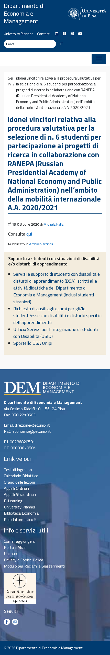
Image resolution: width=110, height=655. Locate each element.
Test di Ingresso (18, 470)
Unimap (10, 553)
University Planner (18, 34)
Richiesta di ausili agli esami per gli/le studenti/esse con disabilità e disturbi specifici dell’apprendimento (57, 315)
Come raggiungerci (20, 541)
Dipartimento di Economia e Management (24, 13)
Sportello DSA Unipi (32, 343)
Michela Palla (53, 224)
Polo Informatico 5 (20, 519)
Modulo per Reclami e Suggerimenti (34, 566)
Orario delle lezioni (19, 482)
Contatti (43, 34)
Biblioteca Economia (21, 513)
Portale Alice (15, 547)
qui (29, 233)
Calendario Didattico (21, 476)
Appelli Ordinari (16, 488)
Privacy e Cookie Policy (23, 560)
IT (61, 44)
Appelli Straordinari (20, 494)
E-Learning (13, 501)
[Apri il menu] (99, 59)
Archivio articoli (41, 244)
